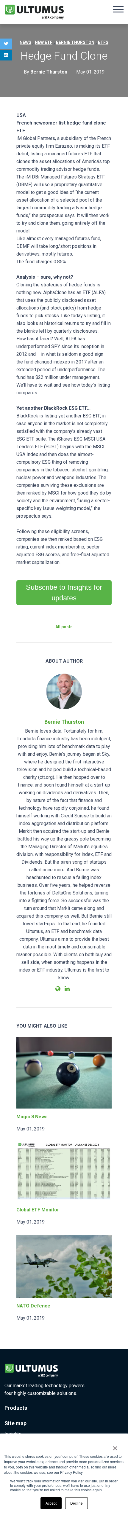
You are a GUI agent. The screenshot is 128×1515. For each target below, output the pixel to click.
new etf (43, 42)
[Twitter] (6, 44)
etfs (103, 42)
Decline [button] (76, 1503)
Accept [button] (51, 1503)
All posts (64, 626)
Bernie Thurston (64, 722)
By (45, 72)
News (25, 42)
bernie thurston (75, 42)
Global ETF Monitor (37, 1210)
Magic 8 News (32, 1116)
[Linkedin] (6, 55)
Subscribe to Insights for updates (64, 592)
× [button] (115, 1446)
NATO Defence (33, 1306)
